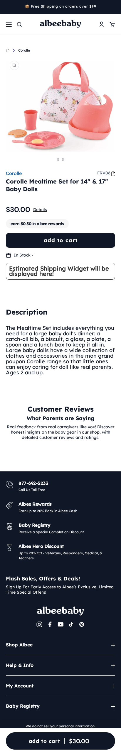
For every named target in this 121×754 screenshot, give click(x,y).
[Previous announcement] (7, 7)
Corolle (24, 50)
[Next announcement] (113, 7)
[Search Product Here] (19, 24)
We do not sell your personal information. (60, 726)
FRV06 (103, 173)
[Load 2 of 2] (62, 159)
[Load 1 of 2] (58, 159)
